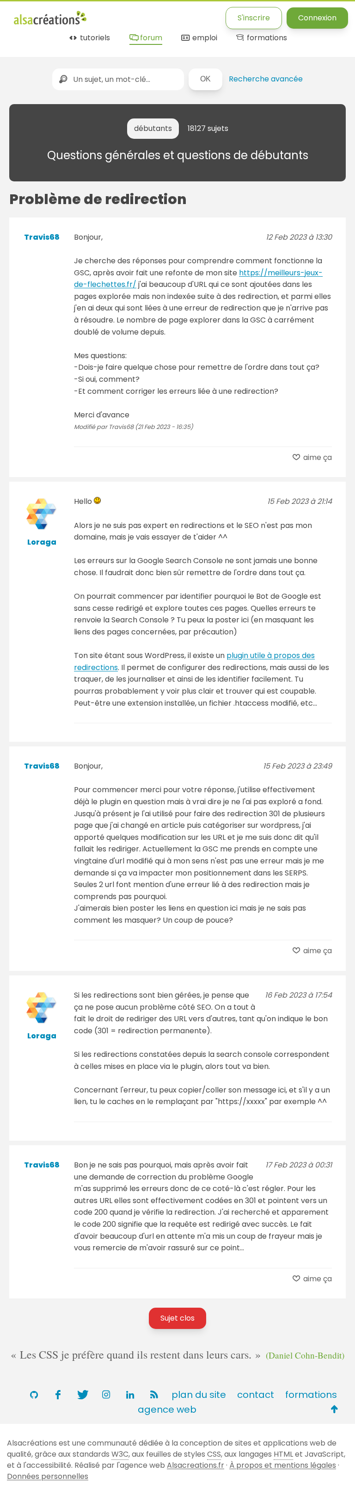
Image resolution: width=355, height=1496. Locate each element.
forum (150, 38)
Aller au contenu (105, 15)
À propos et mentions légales (282, 1465)
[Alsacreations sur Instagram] (105, 1394)
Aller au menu (39, 15)
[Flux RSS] (153, 1394)
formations (266, 38)
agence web (167, 1409)
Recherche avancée (266, 79)
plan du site (198, 1394)
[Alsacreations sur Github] (33, 1394)
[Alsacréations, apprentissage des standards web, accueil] (50, 23)
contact (255, 1394)
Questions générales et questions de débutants (177, 155)
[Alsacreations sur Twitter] (81, 1394)
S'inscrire (254, 17)
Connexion (317, 17)
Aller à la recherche (182, 15)
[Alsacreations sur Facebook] (57, 1394)
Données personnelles (47, 1476)
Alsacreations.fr (195, 1465)
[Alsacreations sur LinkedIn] (129, 1394)
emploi (203, 38)
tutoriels (94, 38)
